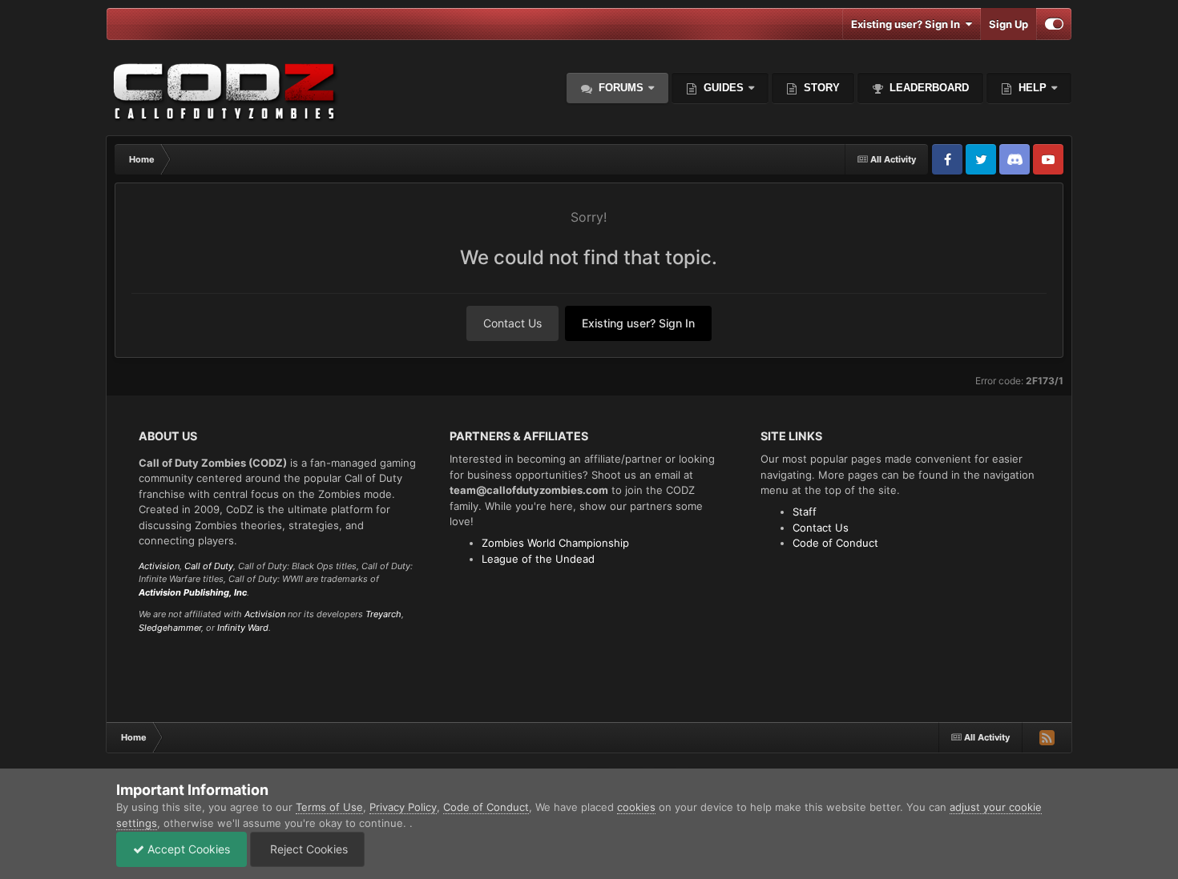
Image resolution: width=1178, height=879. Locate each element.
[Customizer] (1054, 24)
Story (820, 88)
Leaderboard (927, 88)
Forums (619, 88)
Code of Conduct (835, 542)
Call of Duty (208, 566)
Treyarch (383, 614)
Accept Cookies (187, 849)
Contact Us (512, 323)
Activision (159, 566)
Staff (805, 511)
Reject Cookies (307, 849)
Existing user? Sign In (908, 24)
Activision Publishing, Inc (193, 592)
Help (1031, 88)
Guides (723, 88)
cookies (636, 807)
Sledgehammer (170, 627)
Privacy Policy (403, 807)
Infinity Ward (242, 627)
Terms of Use (329, 807)
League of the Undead (538, 558)
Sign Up (1008, 24)
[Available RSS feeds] (1046, 737)
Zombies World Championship (555, 542)
